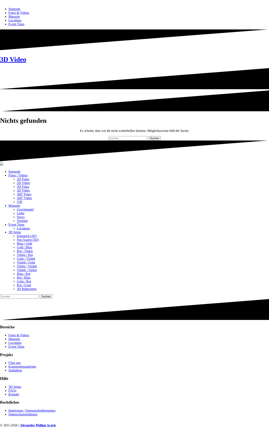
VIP (19, 202)
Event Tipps (16, 24)
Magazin (14, 16)
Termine (22, 221)
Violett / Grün (26, 262)
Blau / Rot (23, 274)
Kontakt (13, 394)
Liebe (20, 213)
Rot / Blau (23, 277)
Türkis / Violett (27, 266)
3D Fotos (23, 186)
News (21, 217)
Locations (14, 20)
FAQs (12, 390)
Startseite (14, 9)
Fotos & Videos (18, 13)
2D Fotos (23, 179)
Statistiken (15, 370)
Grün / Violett (26, 258)
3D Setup (14, 232)
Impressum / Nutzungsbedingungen (31, 410)
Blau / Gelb (24, 243)
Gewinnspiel (25, 209)
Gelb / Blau (24, 247)
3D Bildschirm (26, 289)
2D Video (23, 183)
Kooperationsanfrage (22, 366)
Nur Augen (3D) (28, 239)
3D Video (13, 59)
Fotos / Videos (18, 175)
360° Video (24, 198)
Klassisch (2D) (27, 236)
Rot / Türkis (25, 251)
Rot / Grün (24, 285)
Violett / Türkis (27, 270)
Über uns (14, 363)
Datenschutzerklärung (22, 414)
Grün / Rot (24, 281)
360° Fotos (24, 194)
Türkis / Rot (25, 255)
